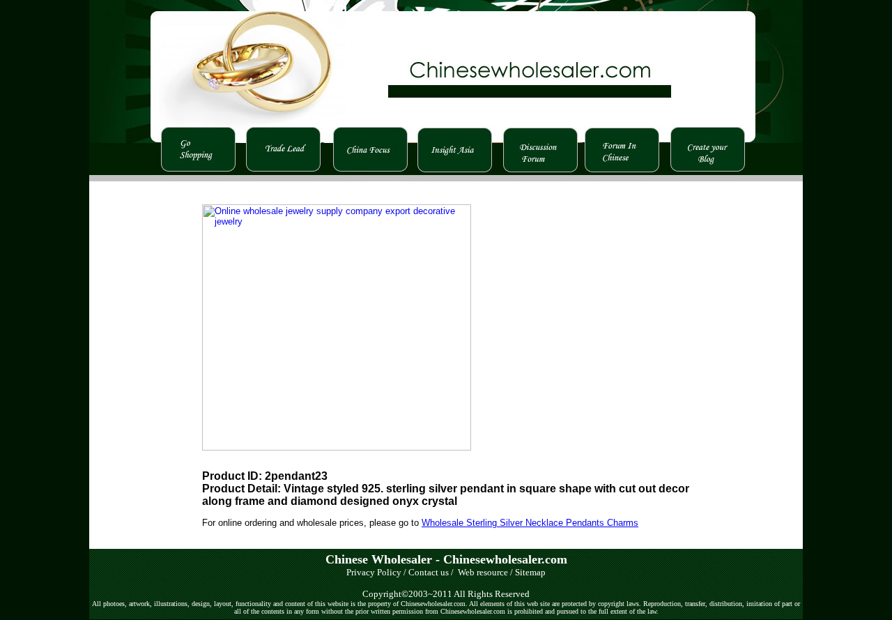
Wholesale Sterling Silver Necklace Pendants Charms (530, 522)
